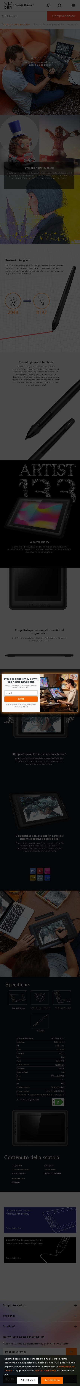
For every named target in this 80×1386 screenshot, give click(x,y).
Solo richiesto (28, 1380)
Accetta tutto (52, 1380)
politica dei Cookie (45, 1371)
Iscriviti (21, 699)
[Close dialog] (76, 675)
